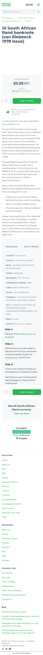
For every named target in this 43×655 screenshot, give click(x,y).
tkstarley (20, 646)
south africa (23, 121)
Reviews (5, 486)
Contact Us (7, 599)
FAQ (4, 473)
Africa (7, 121)
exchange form (12, 357)
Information (12, 246)
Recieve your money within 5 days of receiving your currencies (23, 112)
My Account (7, 573)
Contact (5, 491)
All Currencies (7, 18)
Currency (6, 495)
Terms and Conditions (12, 591)
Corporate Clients (10, 482)
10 (3, 121)
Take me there (21, 413)
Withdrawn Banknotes (11, 21)
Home (4, 460)
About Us (6, 465)
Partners (5, 543)
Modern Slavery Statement (14, 595)
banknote (14, 121)
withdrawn (11, 124)
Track (4, 517)
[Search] (38, 12)
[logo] (9, 5)
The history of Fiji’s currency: (14, 612)
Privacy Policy (8, 586)
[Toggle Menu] (38, 5)
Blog (4, 469)
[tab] (12, 247)
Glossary (5, 560)
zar (18, 124)
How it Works (31, 246)
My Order (6, 577)
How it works (8, 508)
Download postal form (12, 504)
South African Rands (26, 18)
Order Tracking (8, 582)
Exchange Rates (9, 500)
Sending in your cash (11, 513)
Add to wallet (27, 101)
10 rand (28, 21)
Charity (5, 478)
